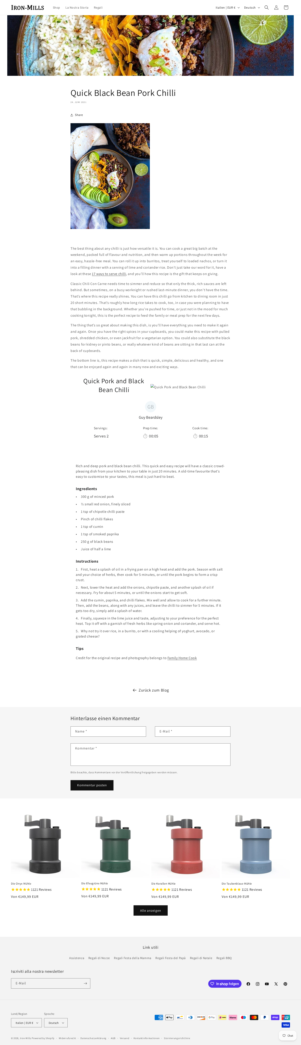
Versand (124, 1038)
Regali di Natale (201, 958)
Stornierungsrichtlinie (177, 1038)
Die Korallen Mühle (163, 883)
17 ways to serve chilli (109, 273)
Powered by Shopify (43, 1038)
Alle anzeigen (150, 910)
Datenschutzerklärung (93, 1038)
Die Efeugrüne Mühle (94, 883)
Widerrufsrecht (67, 1038)
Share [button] (79, 115)
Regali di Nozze (99, 958)
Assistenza (76, 958)
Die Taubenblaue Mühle (237, 883)
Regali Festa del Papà (170, 958)
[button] (266, 7)
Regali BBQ (224, 958)
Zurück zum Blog (154, 690)
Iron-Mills (25, 1038)
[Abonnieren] (85, 983)
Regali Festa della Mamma (132, 958)
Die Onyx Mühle (21, 883)
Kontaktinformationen (147, 1038)
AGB (113, 1038)
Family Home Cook (182, 658)
